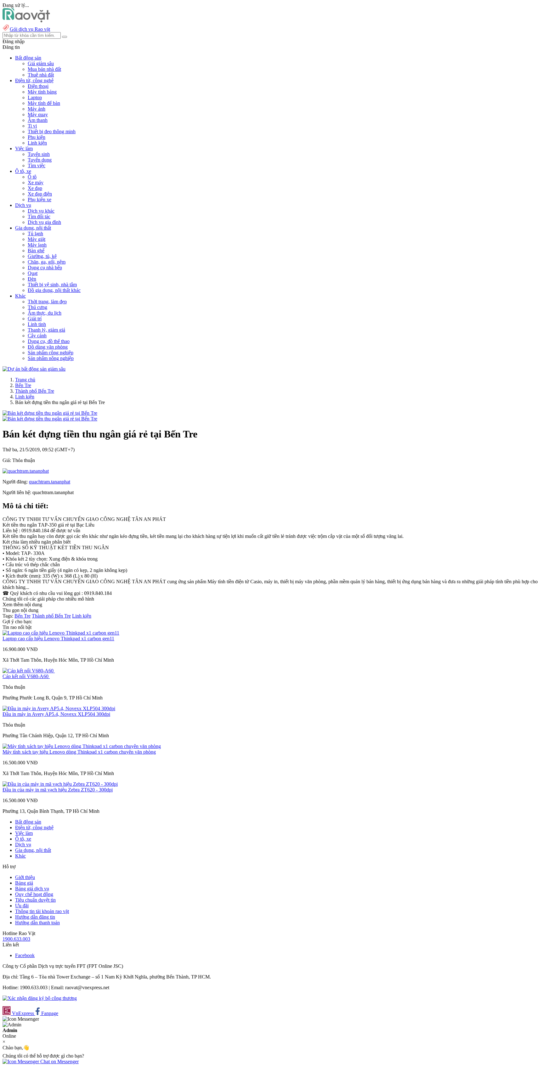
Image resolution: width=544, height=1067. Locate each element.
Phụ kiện (36, 137)
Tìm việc (36, 165)
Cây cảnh (37, 335)
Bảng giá (24, 883)
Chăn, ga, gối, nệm (46, 262)
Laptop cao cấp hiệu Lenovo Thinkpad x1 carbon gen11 (58, 638)
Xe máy (35, 182)
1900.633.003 (16, 939)
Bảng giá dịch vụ (32, 888)
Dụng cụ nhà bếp (45, 267)
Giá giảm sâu (41, 63)
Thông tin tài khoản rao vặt (42, 911)
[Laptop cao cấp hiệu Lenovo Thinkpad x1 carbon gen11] (61, 633)
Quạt (32, 273)
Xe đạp (35, 188)
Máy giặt (36, 239)
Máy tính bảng (42, 91)
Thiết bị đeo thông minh (52, 131)
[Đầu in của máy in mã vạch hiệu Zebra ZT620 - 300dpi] (60, 784)
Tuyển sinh (39, 154)
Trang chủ (25, 379)
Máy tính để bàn (44, 103)
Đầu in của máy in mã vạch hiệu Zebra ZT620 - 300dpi (58, 789)
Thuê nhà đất (41, 74)
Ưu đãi (22, 905)
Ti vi (32, 125)
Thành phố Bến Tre (34, 391)
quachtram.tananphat (49, 481)
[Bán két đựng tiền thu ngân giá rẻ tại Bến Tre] (50, 413)
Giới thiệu (25, 877)
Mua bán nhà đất (44, 69)
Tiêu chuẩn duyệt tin (35, 900)
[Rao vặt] (26, 20)
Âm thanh (38, 120)
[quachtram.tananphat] (26, 471)
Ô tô (32, 177)
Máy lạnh (37, 245)
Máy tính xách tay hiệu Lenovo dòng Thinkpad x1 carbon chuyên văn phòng (79, 752)
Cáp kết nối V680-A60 (26, 676)
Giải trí (35, 318)
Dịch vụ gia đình (44, 222)
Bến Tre (23, 385)
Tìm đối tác (39, 216)
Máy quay (38, 114)
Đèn (32, 279)
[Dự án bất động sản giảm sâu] (34, 369)
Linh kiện (37, 143)
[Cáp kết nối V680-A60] (29, 670)
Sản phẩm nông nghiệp (51, 358)
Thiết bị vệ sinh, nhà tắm (52, 284)
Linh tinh (37, 324)
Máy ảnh (36, 108)
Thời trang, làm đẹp (47, 301)
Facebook (25, 955)
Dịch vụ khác (41, 211)
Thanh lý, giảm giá (46, 330)
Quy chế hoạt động (34, 894)
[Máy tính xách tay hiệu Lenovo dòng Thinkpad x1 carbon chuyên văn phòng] (82, 746)
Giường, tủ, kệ (42, 256)
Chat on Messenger (59, 1061)
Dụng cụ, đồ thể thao (49, 341)
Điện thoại (38, 86)
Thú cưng (37, 307)
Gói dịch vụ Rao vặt (30, 29)
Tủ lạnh (35, 233)
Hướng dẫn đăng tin (35, 917)
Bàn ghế (36, 250)
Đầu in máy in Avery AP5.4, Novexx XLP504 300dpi (56, 714)
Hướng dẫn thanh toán (37, 922)
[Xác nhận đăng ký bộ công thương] (40, 998)
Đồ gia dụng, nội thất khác (54, 290)
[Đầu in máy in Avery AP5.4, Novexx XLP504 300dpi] (59, 708)
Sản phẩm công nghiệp (50, 352)
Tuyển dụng (40, 160)
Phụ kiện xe (39, 199)
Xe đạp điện (40, 194)
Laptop (35, 97)
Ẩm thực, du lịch (44, 313)
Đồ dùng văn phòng (48, 347)
